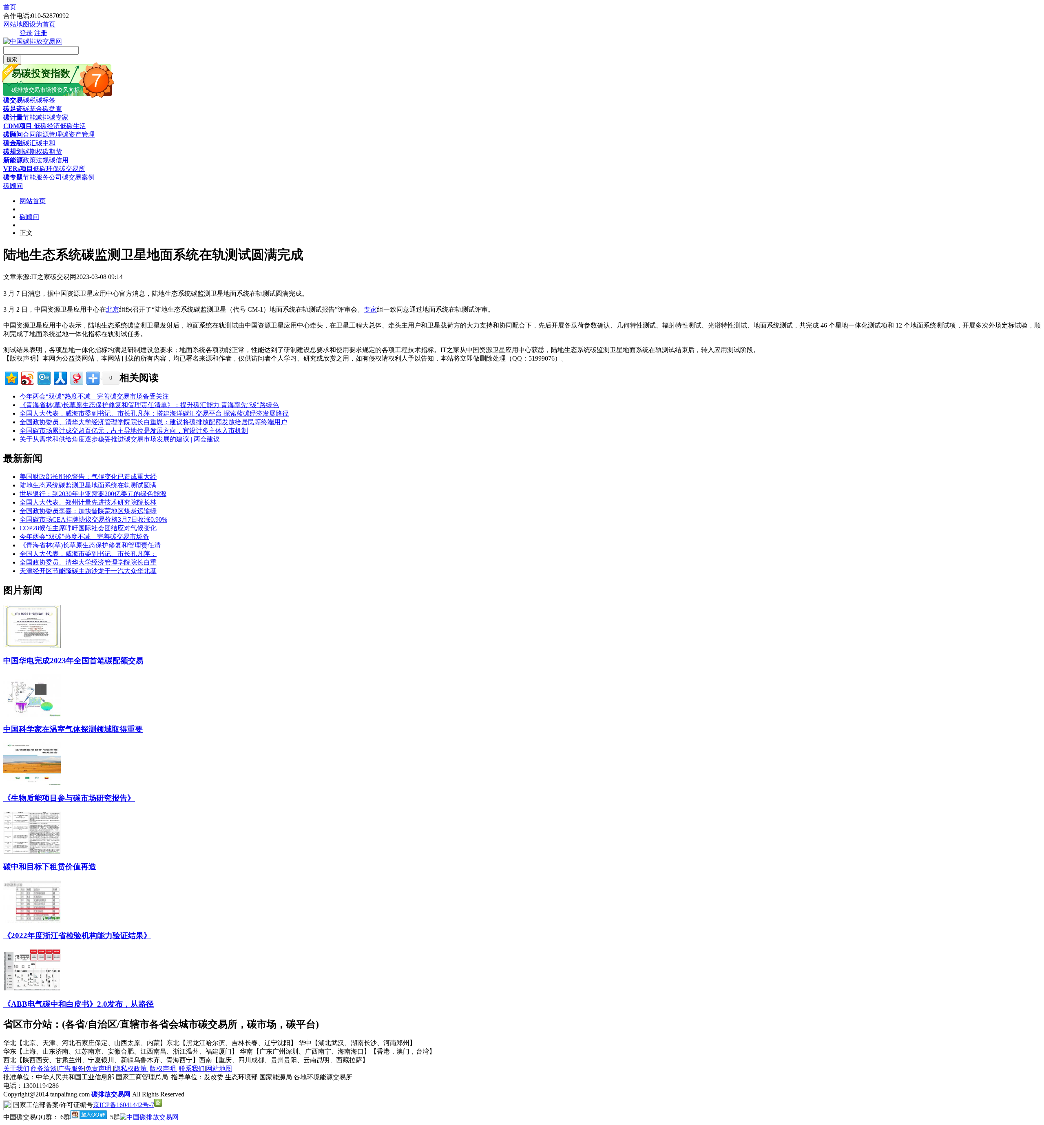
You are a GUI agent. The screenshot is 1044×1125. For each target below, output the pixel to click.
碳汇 (29, 143)
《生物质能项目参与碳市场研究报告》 (69, 798)
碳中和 (45, 143)
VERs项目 (18, 168)
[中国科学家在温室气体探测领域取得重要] (32, 714)
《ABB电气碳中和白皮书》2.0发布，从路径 (78, 1004)
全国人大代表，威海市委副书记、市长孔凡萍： (88, 553)
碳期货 (52, 151)
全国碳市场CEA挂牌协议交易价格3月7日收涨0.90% (93, 519)
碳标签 (45, 100)
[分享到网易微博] (76, 377)
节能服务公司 (42, 177)
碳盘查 (52, 108)
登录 (26, 32)
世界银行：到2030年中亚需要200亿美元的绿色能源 (93, 493)
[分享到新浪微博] (27, 377)
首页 (9, 7)
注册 (40, 32)
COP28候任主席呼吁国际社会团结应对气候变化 (88, 528)
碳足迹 (13, 108)
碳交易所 (72, 168)
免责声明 (99, 1068)
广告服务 (71, 1068)
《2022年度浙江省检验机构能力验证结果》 (77, 935)
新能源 (13, 160)
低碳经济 (46, 125)
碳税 (29, 100)
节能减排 (36, 117)
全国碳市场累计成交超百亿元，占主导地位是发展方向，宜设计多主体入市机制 (134, 430)
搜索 (12, 59)
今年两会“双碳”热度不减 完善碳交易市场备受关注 (94, 396)
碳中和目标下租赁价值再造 (49, 866)
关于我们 (16, 1068)
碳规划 (13, 151)
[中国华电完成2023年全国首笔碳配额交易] (32, 645)
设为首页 (42, 24)
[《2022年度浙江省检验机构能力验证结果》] (32, 920)
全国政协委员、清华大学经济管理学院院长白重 (88, 562)
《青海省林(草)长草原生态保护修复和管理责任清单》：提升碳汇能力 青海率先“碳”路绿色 (149, 404)
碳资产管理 (78, 134)
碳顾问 (13, 134)
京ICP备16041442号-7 (123, 1104)
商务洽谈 (44, 1068)
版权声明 (163, 1068)
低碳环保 (46, 168)
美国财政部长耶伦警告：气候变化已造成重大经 (88, 476)
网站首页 (33, 200)
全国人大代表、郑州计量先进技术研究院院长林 (88, 502)
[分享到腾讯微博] (43, 377)
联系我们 (192, 1068)
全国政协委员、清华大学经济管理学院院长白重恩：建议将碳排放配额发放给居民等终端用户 (153, 422)
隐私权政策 (131, 1068)
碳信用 (59, 160)
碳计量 (13, 117)
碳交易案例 (78, 177)
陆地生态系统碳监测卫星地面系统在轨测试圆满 (88, 485)
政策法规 (36, 160)
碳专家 (59, 117)
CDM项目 (17, 125)
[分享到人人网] (59, 377)
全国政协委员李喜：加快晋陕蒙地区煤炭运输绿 (88, 510)
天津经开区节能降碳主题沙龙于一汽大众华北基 (88, 570)
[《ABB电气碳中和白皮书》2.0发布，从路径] (32, 988)
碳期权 (32, 151)
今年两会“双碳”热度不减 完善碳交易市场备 (84, 536)
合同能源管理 (42, 134)
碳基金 (32, 108)
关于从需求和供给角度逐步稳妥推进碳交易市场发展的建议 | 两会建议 (120, 439)
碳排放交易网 (110, 1094)
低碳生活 (73, 125)
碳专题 (13, 177)
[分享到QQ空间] (10, 377)
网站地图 (16, 24)
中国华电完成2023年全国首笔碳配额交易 (73, 660)
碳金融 (13, 143)
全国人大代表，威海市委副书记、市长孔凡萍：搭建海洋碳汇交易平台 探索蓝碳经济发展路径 (154, 413)
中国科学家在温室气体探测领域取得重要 (73, 729)
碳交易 (13, 100)
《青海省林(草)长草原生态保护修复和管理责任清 (90, 545)
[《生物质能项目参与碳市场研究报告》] (32, 783)
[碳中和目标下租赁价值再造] (32, 851)
